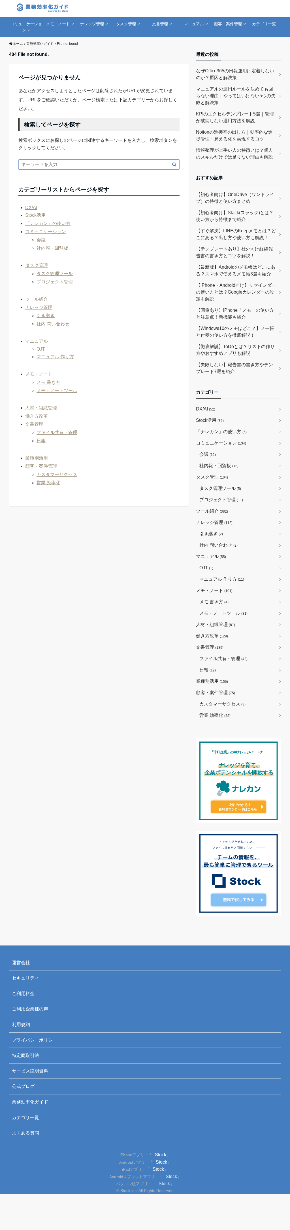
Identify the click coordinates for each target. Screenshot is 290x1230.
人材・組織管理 (41, 407)
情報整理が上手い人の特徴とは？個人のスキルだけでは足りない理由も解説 (234, 153)
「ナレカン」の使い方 (48, 223)
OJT (41, 349)
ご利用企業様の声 (30, 1008)
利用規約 (21, 1024)
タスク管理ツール (55, 273)
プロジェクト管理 (55, 281)
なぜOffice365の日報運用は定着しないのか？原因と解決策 (235, 74)
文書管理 (160, 24)
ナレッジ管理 (92, 24)
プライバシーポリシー (34, 1040)
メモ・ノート (58, 24)
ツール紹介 (36, 299)
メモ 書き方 (48, 382)
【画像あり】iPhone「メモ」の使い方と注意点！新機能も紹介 (235, 313)
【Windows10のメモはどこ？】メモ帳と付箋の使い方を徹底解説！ (235, 332)
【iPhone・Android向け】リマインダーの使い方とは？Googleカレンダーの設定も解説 (236, 292)
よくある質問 (25, 1132)
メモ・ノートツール (57, 390)
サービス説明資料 (30, 1071)
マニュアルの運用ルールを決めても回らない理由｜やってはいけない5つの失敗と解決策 (236, 96)
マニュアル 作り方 (55, 356)
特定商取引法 (25, 1055)
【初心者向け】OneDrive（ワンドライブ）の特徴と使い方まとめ (235, 198)
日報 (41, 440)
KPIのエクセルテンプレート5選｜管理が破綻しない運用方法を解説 (235, 117)
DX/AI (31, 207)
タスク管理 (126, 24)
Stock (160, 1154)
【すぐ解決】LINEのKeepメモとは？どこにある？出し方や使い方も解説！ (236, 234)
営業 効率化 (48, 482)
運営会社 (21, 962)
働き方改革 (36, 416)
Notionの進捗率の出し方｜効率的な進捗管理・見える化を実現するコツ (234, 135)
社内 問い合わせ (53, 323)
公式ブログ (23, 1086)
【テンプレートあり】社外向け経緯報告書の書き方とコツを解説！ (234, 252)
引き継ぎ (46, 315)
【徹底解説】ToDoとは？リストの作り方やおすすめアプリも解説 (235, 350)
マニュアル (194, 24)
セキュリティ (25, 978)
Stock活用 (35, 215)
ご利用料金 (23, 993)
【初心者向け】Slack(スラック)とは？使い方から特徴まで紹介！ (235, 216)
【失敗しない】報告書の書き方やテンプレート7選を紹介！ (234, 368)
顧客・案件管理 (228, 24)
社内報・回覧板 (52, 248)
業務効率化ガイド (30, 1102)
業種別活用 (36, 458)
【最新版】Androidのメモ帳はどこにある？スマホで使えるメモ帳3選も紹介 (235, 270)
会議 (41, 239)
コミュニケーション (26, 27)
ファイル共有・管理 (57, 432)
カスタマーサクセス (57, 474)
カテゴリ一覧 (264, 24)
